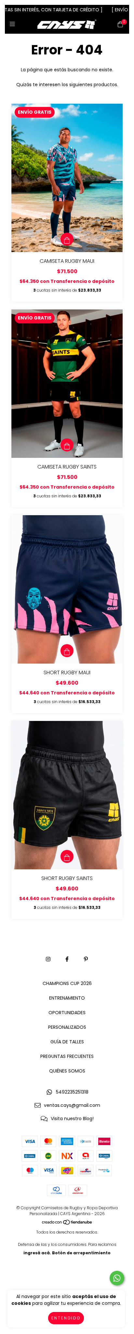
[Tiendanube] (67, 1223)
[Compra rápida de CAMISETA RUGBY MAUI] (67, 239)
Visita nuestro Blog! (72, 1118)
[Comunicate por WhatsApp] (117, 1278)
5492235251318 (72, 1092)
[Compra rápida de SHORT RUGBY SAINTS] (67, 856)
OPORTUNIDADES (67, 1012)
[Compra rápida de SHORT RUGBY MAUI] (67, 650)
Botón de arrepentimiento (81, 1253)
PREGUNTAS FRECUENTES (67, 1056)
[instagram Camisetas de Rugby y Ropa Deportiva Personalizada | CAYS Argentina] (48, 959)
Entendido (66, 1318)
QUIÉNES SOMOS (67, 1071)
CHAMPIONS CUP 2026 (67, 983)
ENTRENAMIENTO (67, 998)
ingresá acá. (37, 1253)
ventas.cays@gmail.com (72, 1105)
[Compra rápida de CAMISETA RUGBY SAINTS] (67, 444)
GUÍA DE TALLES (67, 1041)
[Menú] (14, 24)
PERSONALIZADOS (67, 1027)
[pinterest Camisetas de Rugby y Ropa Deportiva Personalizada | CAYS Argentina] (86, 959)
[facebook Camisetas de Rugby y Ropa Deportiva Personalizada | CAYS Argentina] (67, 959)
